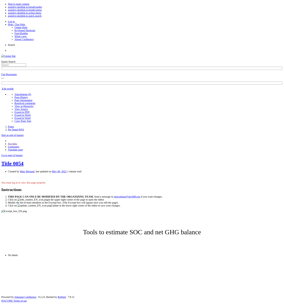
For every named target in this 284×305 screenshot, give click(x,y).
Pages (11, 126)
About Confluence (24, 39)
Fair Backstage (9, 74)
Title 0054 (12, 163)
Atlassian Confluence (25, 297)
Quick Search (8, 61)
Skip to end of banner (12, 135)
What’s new (20, 36)
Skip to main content (18, 4)
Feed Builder (21, 33)
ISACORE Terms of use (14, 300)
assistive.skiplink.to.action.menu (24, 13)
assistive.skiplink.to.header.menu (25, 10)
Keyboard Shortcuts (24, 30)
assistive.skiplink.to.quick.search (25, 16)
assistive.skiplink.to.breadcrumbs (25, 7)
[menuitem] (22, 94)
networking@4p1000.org (127, 196)
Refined (62, 297)
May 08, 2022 (59, 171)
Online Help (20, 27)
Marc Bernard (27, 171)
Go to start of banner (12, 155)
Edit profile (7, 88)
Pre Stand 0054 (16, 129)
